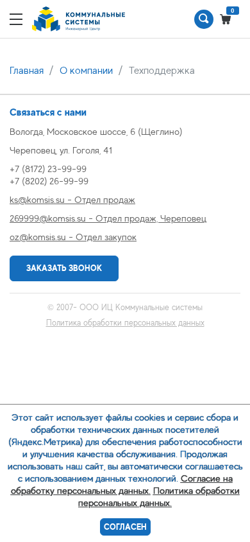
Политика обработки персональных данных (125, 323)
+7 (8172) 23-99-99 (48, 168)
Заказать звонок (64, 268)
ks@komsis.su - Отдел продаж (72, 199)
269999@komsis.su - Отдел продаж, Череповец (108, 218)
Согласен (125, 527)
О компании (86, 70)
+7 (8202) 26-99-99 (49, 180)
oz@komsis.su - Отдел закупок (73, 236)
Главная (27, 70)
